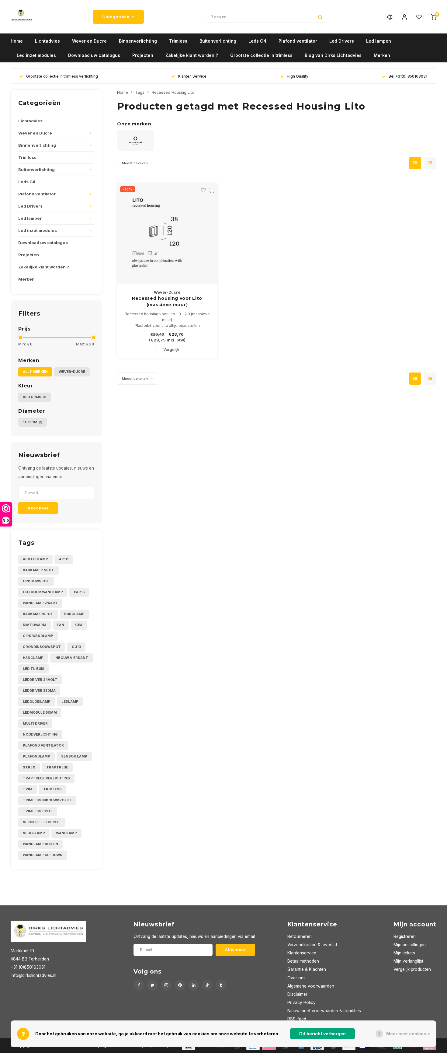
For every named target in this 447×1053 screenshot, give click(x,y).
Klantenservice (301, 952)
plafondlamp (36, 756)
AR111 (63, 559)
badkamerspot (38, 614)
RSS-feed (296, 1018)
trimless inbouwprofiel (47, 800)
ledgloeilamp (36, 701)
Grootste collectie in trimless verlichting (62, 76)
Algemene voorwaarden (310, 986)
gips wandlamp (38, 636)
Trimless (178, 41)
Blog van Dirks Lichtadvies (333, 55)
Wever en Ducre (89, 41)
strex (29, 767)
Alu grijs (34, 397)
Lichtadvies (47, 41)
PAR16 (79, 592)
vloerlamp (34, 833)
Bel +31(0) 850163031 (408, 76)
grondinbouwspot (42, 647)
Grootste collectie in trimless (261, 55)
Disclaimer (297, 994)
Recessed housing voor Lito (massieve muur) (167, 301)
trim (27, 789)
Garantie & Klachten (306, 969)
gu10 (76, 647)
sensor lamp (74, 756)
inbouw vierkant (71, 658)
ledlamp (69, 701)
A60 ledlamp (35, 559)
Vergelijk (171, 349)
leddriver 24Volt (40, 679)
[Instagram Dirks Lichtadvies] (166, 985)
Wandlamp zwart (40, 603)
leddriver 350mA (39, 690)
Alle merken (35, 371)
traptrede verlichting (46, 778)
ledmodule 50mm (40, 712)
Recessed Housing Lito (173, 92)
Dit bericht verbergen (322, 1033)
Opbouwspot (36, 581)
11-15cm (32, 422)
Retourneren (299, 936)
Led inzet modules (36, 55)
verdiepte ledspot (42, 822)
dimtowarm (34, 625)
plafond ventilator (43, 745)
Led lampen (378, 41)
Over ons (296, 977)
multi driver (35, 723)
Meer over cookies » (408, 1033)
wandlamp (66, 833)
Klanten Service (192, 76)
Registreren (404, 936)
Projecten (142, 55)
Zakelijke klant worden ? (191, 55)
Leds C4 (257, 41)
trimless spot (38, 811)
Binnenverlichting (138, 41)
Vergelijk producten (412, 969)
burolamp (74, 614)
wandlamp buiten (40, 844)
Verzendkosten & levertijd (312, 944)
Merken (382, 55)
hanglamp (33, 658)
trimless (52, 789)
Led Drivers (341, 41)
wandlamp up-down (43, 855)
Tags (139, 92)
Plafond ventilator (298, 41)
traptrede (57, 767)
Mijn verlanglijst (408, 961)
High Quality (297, 76)
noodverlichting (40, 734)
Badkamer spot (38, 570)
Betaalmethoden (303, 961)
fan (60, 625)
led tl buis (33, 668)
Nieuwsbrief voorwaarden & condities (324, 1010)
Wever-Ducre (72, 371)
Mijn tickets (404, 952)
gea (78, 625)
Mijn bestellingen (409, 944)
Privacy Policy (301, 1002)
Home (17, 41)
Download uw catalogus (94, 55)
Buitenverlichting (217, 41)
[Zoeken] (320, 17)
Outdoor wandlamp (43, 592)
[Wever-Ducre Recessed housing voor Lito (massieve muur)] (167, 233)
